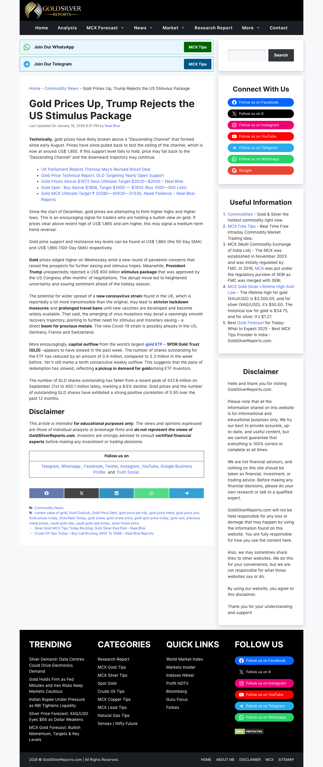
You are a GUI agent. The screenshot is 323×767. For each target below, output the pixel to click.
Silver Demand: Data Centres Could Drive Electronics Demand (56, 665)
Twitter (111, 466)
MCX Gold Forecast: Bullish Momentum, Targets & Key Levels (54, 733)
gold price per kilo (133, 513)
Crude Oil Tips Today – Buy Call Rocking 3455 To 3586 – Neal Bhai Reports (94, 533)
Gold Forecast (250, 322)
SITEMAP (286, 759)
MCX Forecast (102, 27)
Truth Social (127, 472)
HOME (206, 759)
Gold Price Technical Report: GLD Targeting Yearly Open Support (102, 175)
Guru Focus (177, 699)
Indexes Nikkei (180, 675)
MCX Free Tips (242, 226)
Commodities (240, 214)
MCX (259, 268)
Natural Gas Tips (114, 715)
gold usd (177, 518)
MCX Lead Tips (112, 707)
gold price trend (161, 513)
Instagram (129, 466)
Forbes (172, 707)
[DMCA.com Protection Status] (249, 733)
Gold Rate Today (72, 518)
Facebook (93, 466)
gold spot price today (151, 518)
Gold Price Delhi (104, 513)
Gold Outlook (79, 513)
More (248, 27)
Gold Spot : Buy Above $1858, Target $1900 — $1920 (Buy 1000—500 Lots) (114, 187)
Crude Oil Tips (111, 691)
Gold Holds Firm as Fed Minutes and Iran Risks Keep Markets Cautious (56, 685)
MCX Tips (198, 47)
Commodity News (62, 88)
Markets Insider (181, 667)
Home (41, 27)
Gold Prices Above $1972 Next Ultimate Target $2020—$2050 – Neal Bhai (112, 181)
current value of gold (51, 513)
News (140, 27)
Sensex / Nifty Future (118, 723)
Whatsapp (70, 466)
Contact (279, 27)
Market (171, 27)
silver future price (125, 523)
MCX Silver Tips (112, 675)
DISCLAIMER (250, 759)
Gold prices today (43, 518)
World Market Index (184, 659)
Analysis (67, 27)
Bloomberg (176, 691)
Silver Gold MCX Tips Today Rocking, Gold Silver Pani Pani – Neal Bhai (90, 528)
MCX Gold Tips (112, 667)
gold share (96, 518)
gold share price (119, 518)
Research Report (214, 27)
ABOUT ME (225, 759)
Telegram (50, 466)
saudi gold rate (62, 523)
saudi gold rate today (93, 523)
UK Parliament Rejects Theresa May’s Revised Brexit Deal (95, 169)
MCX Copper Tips (114, 699)
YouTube (150, 466)
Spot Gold (107, 683)
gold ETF (153, 344)
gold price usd (187, 513)
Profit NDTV (177, 683)
